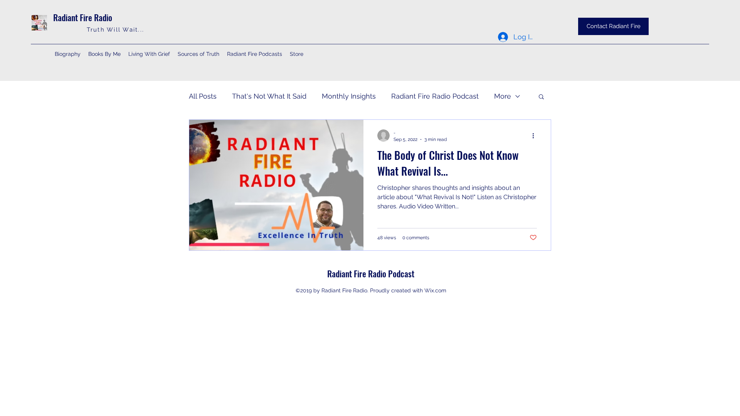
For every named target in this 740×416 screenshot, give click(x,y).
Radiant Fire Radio (82, 17)
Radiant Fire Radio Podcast (435, 96)
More (502, 96)
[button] (541, 97)
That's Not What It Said (269, 96)
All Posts (203, 96)
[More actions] (535, 135)
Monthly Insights (349, 96)
